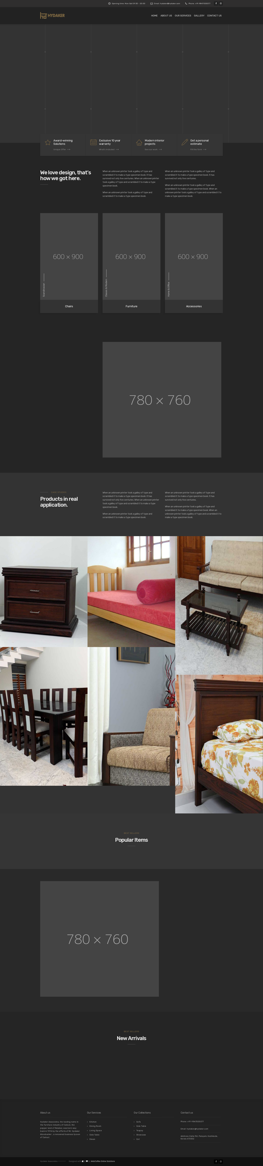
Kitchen (93, 1122)
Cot (138, 1139)
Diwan (92, 1139)
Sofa (138, 1122)
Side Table (94, 1135)
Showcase (141, 1135)
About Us (166, 15)
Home (154, 15)
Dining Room (95, 1126)
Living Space (95, 1130)
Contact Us (214, 15)
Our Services (183, 15)
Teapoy (139, 1130)
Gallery (199, 15)
